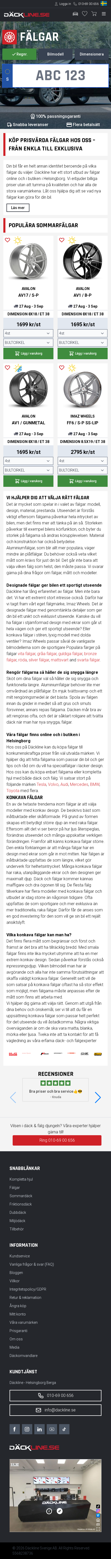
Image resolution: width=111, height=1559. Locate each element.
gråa (41, 653)
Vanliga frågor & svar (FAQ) (32, 1264)
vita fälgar (26, 653)
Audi (64, 784)
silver (34, 659)
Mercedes (79, 784)
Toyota (12, 790)
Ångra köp (18, 1306)
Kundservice (20, 1256)
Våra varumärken (24, 1322)
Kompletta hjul (21, 1179)
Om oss (16, 1339)
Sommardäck (21, 1196)
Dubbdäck (18, 1212)
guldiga (65, 653)
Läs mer (18, 208)
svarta (83, 659)
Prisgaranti (18, 1331)
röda (22, 659)
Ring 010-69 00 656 (57, 1140)
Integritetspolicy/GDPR (28, 1289)
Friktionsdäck (21, 1204)
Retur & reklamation (25, 1297)
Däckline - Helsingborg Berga (33, 1383)
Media (14, 1347)
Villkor (15, 1281)
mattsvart (59, 659)
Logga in (65, 4)
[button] (97, 1097)
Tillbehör (17, 1229)
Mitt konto (18, 1314)
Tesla (41, 784)
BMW (94, 784)
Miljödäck (17, 1221)
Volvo (53, 784)
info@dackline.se (60, 1410)
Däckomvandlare (23, 1356)
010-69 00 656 (88, 4)
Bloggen (16, 1273)
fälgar (51, 653)
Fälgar (15, 1188)
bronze (90, 653)
